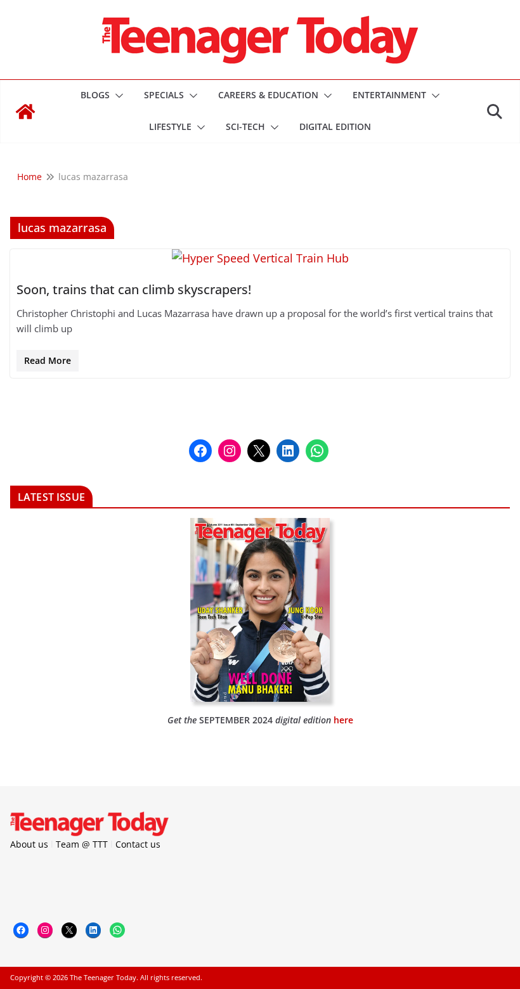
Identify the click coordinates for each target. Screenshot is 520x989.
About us (29, 844)
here (343, 720)
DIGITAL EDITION (335, 126)
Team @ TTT (82, 844)
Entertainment (389, 95)
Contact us (137, 844)
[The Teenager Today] (25, 111)
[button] (117, 95)
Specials (164, 95)
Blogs (95, 95)
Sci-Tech (245, 126)
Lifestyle (170, 126)
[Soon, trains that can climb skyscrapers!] (260, 258)
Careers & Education (268, 95)
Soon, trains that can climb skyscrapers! (133, 289)
